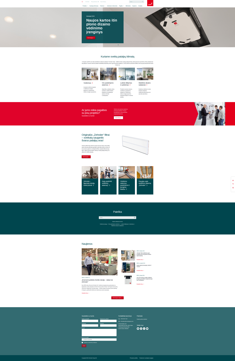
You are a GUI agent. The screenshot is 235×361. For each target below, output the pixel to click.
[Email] (233, 181)
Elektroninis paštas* (104, 318)
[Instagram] (141, 328)
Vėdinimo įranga (103, 224)
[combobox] (99, 339)
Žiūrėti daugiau (90, 37)
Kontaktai (140, 5)
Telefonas (84, 323)
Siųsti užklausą (118, 117)
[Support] (233, 187)
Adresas (102, 323)
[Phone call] (233, 184)
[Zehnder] (150, 3)
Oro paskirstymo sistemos (114, 224)
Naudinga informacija (94, 5)
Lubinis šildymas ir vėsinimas (127, 224)
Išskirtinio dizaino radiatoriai (117, 225)
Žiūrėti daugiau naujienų (117, 297)
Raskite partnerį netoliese (142, 319)
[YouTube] (147, 328)
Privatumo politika (134, 358)
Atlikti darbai (128, 5)
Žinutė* (83, 328)
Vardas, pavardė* (85, 318)
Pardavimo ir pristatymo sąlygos (146, 358)
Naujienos (134, 5)
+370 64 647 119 (123, 318)
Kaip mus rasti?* (87, 338)
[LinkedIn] (144, 328)
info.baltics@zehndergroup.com (126, 321)
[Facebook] (138, 328)
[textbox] (99, 339)
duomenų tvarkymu (93, 342)
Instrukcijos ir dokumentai (112, 5)
